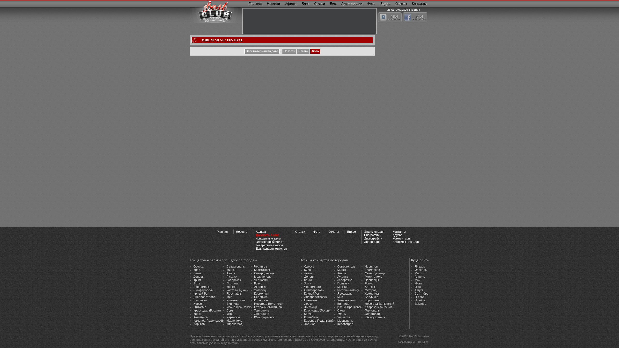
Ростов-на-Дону (237, 290)
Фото (371, 4)
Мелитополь (262, 276)
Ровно (258, 283)
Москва (231, 287)
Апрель (420, 276)
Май (417, 280)
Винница (233, 303)
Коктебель (200, 317)
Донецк (198, 276)
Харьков (199, 324)
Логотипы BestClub (406, 242)
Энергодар (261, 314)
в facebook (419, 17)
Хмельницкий (236, 300)
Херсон (198, 303)
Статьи (319, 4)
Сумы (230, 310)
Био (333, 4)
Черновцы (261, 280)
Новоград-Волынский (268, 303)
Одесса (198, 266)
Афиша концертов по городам (324, 260)
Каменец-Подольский (208, 320)
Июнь (418, 283)
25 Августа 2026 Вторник (403, 9)
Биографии (372, 235)
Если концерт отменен (271, 248)
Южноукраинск (264, 317)
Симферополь (203, 290)
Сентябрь (421, 293)
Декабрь (420, 303)
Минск (231, 270)
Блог (305, 4)
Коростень (261, 300)
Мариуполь (234, 320)
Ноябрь (420, 300)
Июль (418, 287)
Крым (197, 280)
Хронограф (372, 242)
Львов (197, 273)
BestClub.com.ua (419, 336)
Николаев (200, 300)
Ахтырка (260, 287)
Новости (273, 4)
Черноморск (201, 287)
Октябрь (420, 297)
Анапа (231, 273)
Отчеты (401, 4)
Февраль (421, 270)
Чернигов (260, 266)
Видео (385, 4)
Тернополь (261, 310)
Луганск (232, 276)
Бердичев (260, 297)
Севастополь (236, 266)
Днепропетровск (204, 297)
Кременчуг (261, 293)
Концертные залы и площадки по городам (223, 260)
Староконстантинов (268, 307)
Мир (229, 297)
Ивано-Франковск (239, 307)
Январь (420, 266)
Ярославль (234, 293)
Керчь (197, 314)
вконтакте (394, 17)
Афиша (291, 4)
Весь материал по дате (262, 51)
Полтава (232, 283)
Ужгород (260, 290)
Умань (231, 314)
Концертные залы (268, 238)
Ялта (196, 283)
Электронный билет (270, 242)
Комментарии (402, 238)
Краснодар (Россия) (207, 310)
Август (419, 290)
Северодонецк (264, 273)
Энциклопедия (374, 231)
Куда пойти (420, 260)
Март (418, 273)
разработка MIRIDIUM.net (413, 342)
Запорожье (234, 280)
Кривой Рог (200, 293)
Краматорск (262, 270)
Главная (255, 4)
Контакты (419, 4)
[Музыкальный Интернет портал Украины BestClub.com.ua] (215, 11)
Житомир (199, 307)
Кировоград (235, 324)
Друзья (397, 235)
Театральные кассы (269, 245)
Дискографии (351, 4)
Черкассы (233, 317)
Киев (196, 270)
